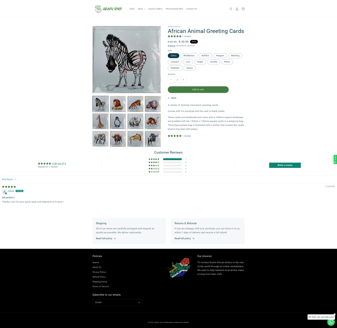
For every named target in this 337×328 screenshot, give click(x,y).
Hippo (200, 62)
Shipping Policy (100, 282)
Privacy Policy (99, 272)
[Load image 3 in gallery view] (135, 104)
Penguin (220, 55)
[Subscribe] (139, 302)
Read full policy (104, 238)
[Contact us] (331, 322)
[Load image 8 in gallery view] (153, 121)
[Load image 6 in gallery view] (118, 121)
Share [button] (173, 98)
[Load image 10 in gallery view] (118, 139)
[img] (9, 186)
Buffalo (205, 55)
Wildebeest (189, 55)
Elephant (175, 68)
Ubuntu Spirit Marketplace (164, 322)
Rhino (227, 62)
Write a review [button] (285, 165)
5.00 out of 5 (59, 163)
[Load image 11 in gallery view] (135, 139)
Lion (188, 62)
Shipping (171, 46)
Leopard (175, 62)
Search (96, 262)
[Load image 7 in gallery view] (135, 121)
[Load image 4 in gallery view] (153, 104)
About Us (97, 267)
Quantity (171, 74)
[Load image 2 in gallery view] (118, 104)
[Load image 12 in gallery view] (153, 139)
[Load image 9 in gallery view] (101, 139)
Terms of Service (101, 286)
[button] (141, 9)
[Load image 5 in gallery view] (101, 121)
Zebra (173, 55)
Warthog (235, 55)
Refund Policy (99, 277)
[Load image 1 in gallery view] (101, 104)
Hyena (190, 68)
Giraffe (213, 62)
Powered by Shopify (181, 322)
